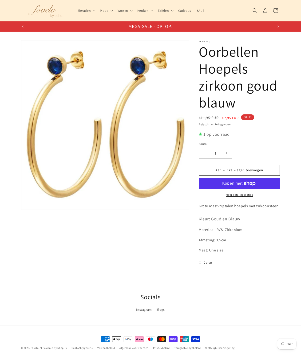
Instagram (144, 309)
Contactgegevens (82, 348)
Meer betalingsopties (239, 194)
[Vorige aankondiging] (23, 26)
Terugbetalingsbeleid (187, 348)
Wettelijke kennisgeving (220, 348)
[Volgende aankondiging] (278, 26)
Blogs (160, 309)
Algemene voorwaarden (133, 348)
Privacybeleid (161, 348)
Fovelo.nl (36, 348)
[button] (86, 11)
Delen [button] (207, 262)
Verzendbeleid (106, 348)
